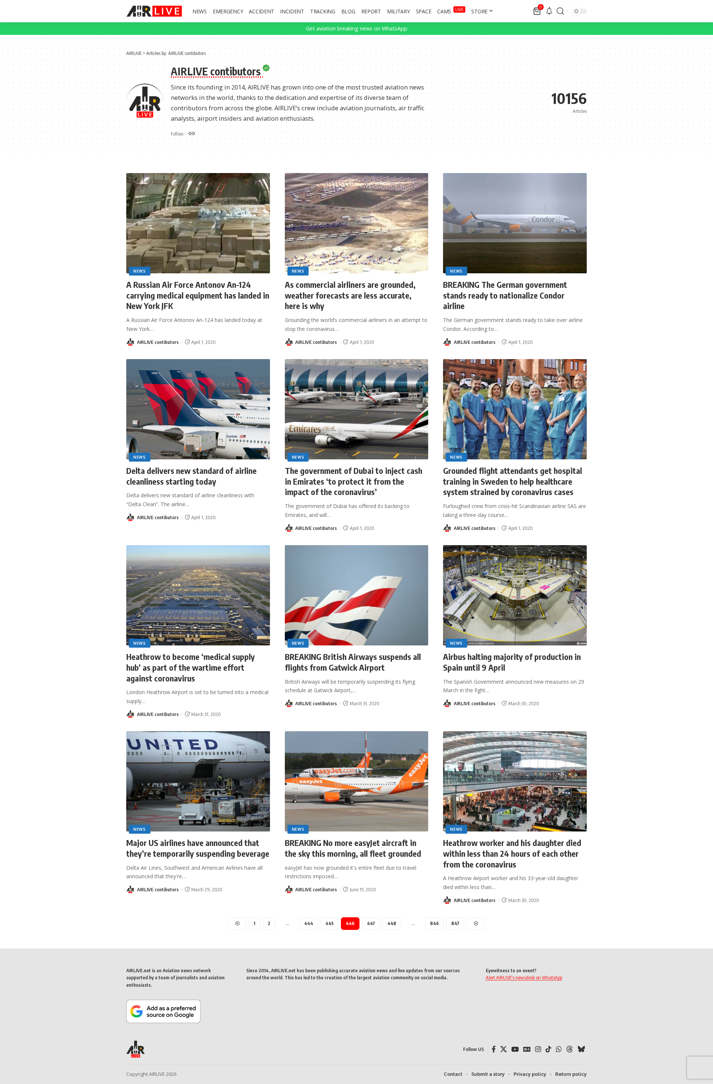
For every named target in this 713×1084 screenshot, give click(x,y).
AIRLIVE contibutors (158, 342)
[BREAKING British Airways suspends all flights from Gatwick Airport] (357, 595)
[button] (560, 11)
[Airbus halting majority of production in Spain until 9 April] (515, 595)
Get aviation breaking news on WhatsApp (356, 28)
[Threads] (569, 1049)
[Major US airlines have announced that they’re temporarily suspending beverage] (198, 781)
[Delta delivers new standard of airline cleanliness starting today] (198, 409)
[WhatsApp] (559, 1049)
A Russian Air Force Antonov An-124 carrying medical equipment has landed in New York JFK (197, 295)
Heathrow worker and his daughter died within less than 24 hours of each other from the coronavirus (512, 853)
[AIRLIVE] (154, 11)
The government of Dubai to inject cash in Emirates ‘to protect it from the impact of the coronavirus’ (353, 481)
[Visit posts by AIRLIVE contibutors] (130, 342)
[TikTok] (548, 1049)
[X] (503, 1049)
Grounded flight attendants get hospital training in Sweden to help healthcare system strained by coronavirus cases (512, 481)
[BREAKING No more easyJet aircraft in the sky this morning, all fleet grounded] (357, 781)
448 (391, 923)
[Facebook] (494, 1049)
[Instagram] (538, 1049)
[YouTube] (515, 1049)
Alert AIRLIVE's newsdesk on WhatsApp (524, 977)
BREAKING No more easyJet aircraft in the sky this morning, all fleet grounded (353, 848)
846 (434, 923)
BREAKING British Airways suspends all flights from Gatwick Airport (353, 662)
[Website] (192, 134)
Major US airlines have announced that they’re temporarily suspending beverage (197, 848)
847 (455, 923)
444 (308, 923)
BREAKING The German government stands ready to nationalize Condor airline (505, 295)
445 (329, 923)
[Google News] (527, 1049)
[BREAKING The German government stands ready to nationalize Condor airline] (515, 223)
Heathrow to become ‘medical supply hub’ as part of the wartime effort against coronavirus (190, 667)
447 (371, 923)
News (139, 271)
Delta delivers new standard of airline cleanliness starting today (191, 475)
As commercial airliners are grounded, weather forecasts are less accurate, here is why (350, 295)
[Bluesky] (581, 1049)
